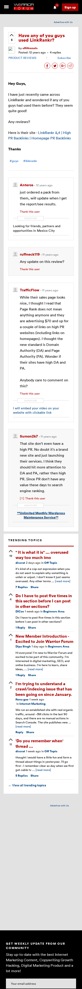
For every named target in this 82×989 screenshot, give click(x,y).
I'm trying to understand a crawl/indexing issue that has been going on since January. (43, 689)
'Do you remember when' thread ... (39, 743)
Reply (20, 627)
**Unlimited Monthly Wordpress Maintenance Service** (41, 515)
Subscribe (64, 58)
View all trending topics (27, 785)
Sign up (70, 7)
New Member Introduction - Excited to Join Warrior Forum (44, 638)
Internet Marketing (32, 704)
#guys (14, 161)
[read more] (62, 581)
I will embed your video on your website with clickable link (36, 410)
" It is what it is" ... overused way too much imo (41, 554)
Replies (21, 587)
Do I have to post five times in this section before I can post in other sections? (43, 601)
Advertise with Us (63, 22)
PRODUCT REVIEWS (22, 58)
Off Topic (50, 563)
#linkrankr (30, 161)
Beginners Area (53, 611)
